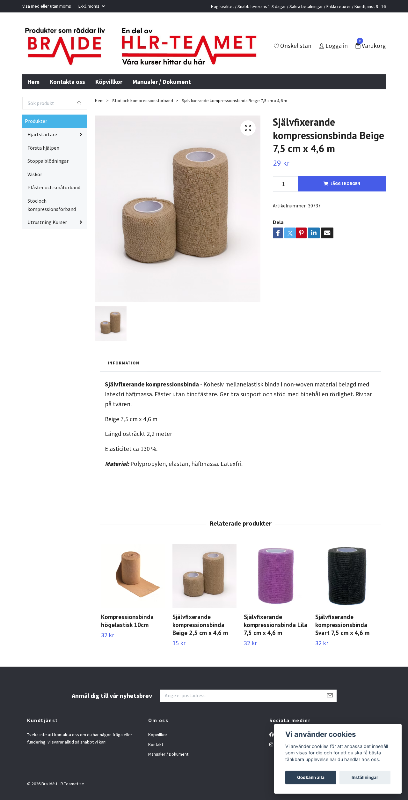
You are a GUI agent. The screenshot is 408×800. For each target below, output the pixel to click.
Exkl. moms (89, 6)
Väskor (34, 174)
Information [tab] (123, 362)
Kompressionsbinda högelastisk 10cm (127, 621)
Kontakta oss (67, 82)
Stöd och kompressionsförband (51, 205)
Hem (33, 82)
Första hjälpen (43, 148)
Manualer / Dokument (162, 82)
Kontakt (155, 744)
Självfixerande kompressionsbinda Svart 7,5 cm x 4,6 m (342, 625)
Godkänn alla (310, 777)
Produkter (36, 121)
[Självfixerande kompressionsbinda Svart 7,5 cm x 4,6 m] (347, 576)
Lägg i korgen (345, 183)
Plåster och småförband (53, 187)
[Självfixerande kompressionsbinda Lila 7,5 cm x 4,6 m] (276, 576)
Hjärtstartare (42, 134)
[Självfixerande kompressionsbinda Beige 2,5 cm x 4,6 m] (204, 576)
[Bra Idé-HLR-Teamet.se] (64, 46)
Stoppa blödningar (48, 161)
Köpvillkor (108, 82)
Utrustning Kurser (47, 222)
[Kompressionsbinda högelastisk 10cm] (133, 576)
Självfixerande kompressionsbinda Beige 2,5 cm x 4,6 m (200, 625)
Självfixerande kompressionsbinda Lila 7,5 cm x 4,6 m (275, 625)
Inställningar (365, 777)
